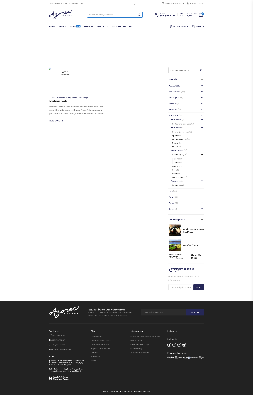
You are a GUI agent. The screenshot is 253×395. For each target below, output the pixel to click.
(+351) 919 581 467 (57, 340)
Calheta (177, 159)
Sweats (200, 26)
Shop (61, 26)
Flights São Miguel (196, 256)
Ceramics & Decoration (101, 341)
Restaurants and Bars (181, 124)
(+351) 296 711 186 (58, 335)
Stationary (95, 357)
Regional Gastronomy (100, 349)
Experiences (177, 185)
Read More (54, 121)
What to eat (176, 119)
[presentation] (68, 89)
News (75, 26)
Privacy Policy (136, 349)
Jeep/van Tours (190, 245)
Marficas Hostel (58, 101)
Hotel (174, 173)
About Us (88, 26)
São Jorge (120, 50)
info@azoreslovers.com (175, 3)
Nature (175, 143)
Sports (175, 135)
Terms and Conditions (139, 352)
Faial (171, 197)
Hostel (74, 97)
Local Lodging (178, 154)
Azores (52, 97)
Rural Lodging (178, 177)
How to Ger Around (180, 132)
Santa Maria (175, 92)
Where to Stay (134, 50)
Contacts (102, 26)
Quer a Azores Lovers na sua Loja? (145, 336)
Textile (93, 361)
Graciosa (173, 109)
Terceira (173, 103)
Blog (110, 50)
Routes (175, 146)
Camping (176, 166)
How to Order (136, 341)
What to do (176, 127)
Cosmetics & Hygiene (100, 344)
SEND (198, 287)
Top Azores (176, 181)
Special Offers (180, 26)
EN (134, 3)
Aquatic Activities (179, 139)
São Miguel (174, 97)
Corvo (171, 209)
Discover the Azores (122, 26)
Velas (176, 162)
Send (193, 312)
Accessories (96, 336)
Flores (171, 203)
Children (94, 352)
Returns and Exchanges (140, 344)
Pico (171, 191)
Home (52, 26)
